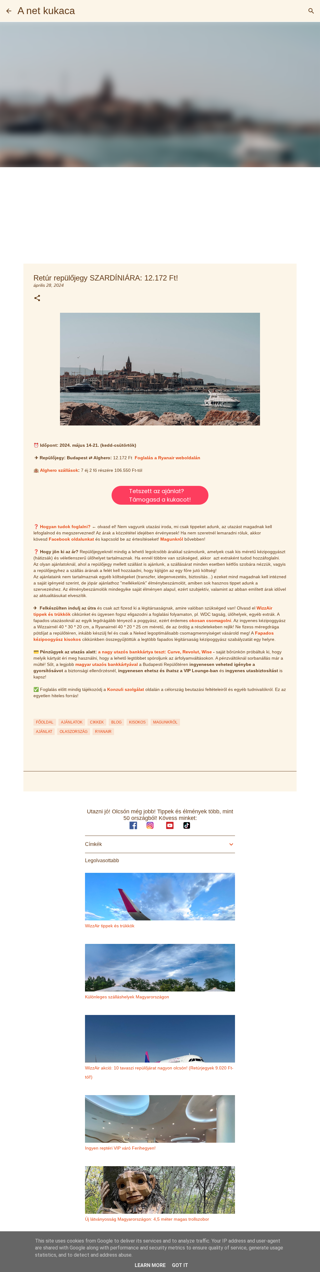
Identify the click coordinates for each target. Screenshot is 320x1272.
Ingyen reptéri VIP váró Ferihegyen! (120, 1148)
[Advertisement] (160, 214)
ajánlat (44, 731)
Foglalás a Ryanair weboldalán (167, 457)
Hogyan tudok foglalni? (65, 526)
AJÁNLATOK (71, 722)
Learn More (150, 1265)
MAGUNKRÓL (165, 722)
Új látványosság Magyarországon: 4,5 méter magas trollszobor (147, 1219)
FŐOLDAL (44, 722)
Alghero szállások (59, 470)
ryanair (103, 731)
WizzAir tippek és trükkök (109, 925)
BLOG (116, 722)
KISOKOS (137, 722)
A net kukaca (46, 10)
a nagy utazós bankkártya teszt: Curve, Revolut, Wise (155, 651)
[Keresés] (311, 10)
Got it (180, 1265)
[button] (37, 298)
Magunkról (171, 539)
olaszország (74, 731)
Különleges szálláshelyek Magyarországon (127, 996)
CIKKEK (97, 722)
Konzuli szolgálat (125, 689)
